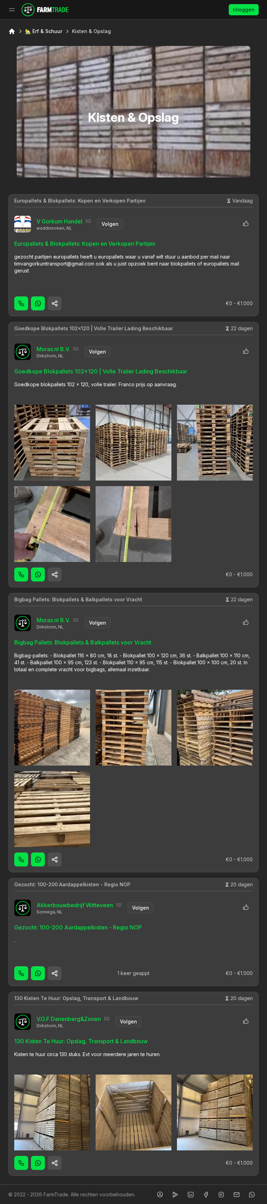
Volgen (110, 224)
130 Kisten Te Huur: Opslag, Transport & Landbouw (76, 998)
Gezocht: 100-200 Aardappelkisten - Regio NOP (72, 884)
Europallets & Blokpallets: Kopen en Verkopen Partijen (80, 201)
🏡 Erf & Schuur (43, 31)
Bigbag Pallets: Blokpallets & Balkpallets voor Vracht (78, 599)
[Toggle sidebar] (12, 10)
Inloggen (243, 10)
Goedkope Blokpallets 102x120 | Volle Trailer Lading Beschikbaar (93, 328)
